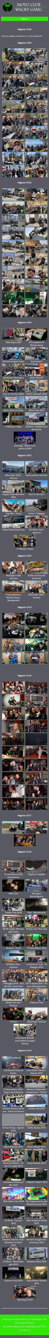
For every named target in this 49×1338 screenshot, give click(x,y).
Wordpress (45, 1336)
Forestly (28, 1336)
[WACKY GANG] (24, 12)
